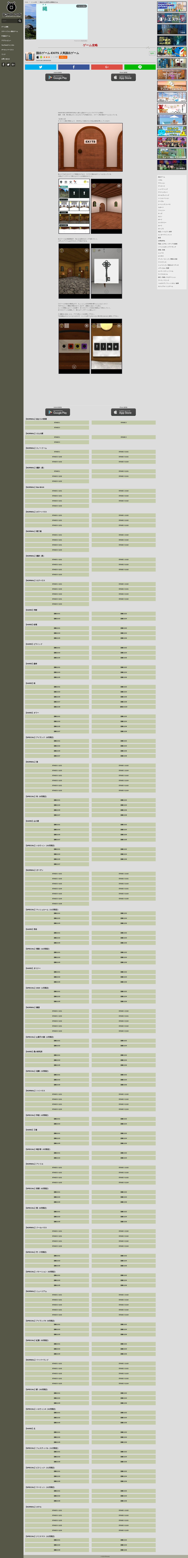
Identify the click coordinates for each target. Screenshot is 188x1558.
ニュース (161, 253)
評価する (63, 57)
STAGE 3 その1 (123, 457)
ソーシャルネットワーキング (167, 247)
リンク (3, 54)
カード (160, 225)
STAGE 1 (57, 422)
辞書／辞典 (161, 250)
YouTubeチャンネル (7, 45)
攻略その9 (57, 707)
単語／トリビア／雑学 (165, 231)
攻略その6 (124, 638)
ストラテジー (162, 222)
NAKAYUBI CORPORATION (43, 60)
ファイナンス (162, 262)
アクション (161, 183)
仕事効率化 (161, 241)
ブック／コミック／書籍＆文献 (167, 259)
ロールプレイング (163, 195)
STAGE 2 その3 (123, 594)
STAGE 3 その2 (57, 462)
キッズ (160, 213)
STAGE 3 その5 (123, 898)
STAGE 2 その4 (123, 780)
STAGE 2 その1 (123, 452)
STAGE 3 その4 (123, 790)
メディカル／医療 (163, 268)
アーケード (161, 186)
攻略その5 (57, 638)
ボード (160, 219)
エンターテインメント (165, 234)
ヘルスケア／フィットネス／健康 (168, 283)
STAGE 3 (57, 427)
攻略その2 (124, 613)
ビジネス (161, 256)
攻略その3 (57, 618)
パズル (160, 180)
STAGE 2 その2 (57, 457)
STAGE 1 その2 (123, 491)
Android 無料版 (58, 72)
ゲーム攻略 (4, 27)
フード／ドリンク (163, 280)
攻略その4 (124, 618)
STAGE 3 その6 (57, 903)
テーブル (161, 201)
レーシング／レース (164, 204)
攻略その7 (57, 702)
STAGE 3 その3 (123, 462)
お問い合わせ (5, 59)
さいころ (161, 228)
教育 (159, 238)
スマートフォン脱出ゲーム (9, 31)
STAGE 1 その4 (123, 770)
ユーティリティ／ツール (165, 271)
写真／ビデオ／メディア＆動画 (167, 244)
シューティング (163, 189)
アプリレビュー (6, 40)
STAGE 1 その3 (57, 589)
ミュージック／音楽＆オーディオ (168, 265)
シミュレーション (163, 198)
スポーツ (161, 207)
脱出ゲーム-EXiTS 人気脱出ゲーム (49, 2)
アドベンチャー (163, 192)
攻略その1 (57, 613)
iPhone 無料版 (123, 72)
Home (26, 2)
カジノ (160, 216)
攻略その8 (124, 702)
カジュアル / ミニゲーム (165, 286)
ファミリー (161, 210)
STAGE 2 (124, 422)
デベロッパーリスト (7, 49)
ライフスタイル (163, 274)
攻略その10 (123, 707)
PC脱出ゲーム (5, 36)
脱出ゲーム (161, 177)
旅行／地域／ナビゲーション (167, 277)
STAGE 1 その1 (57, 491)
